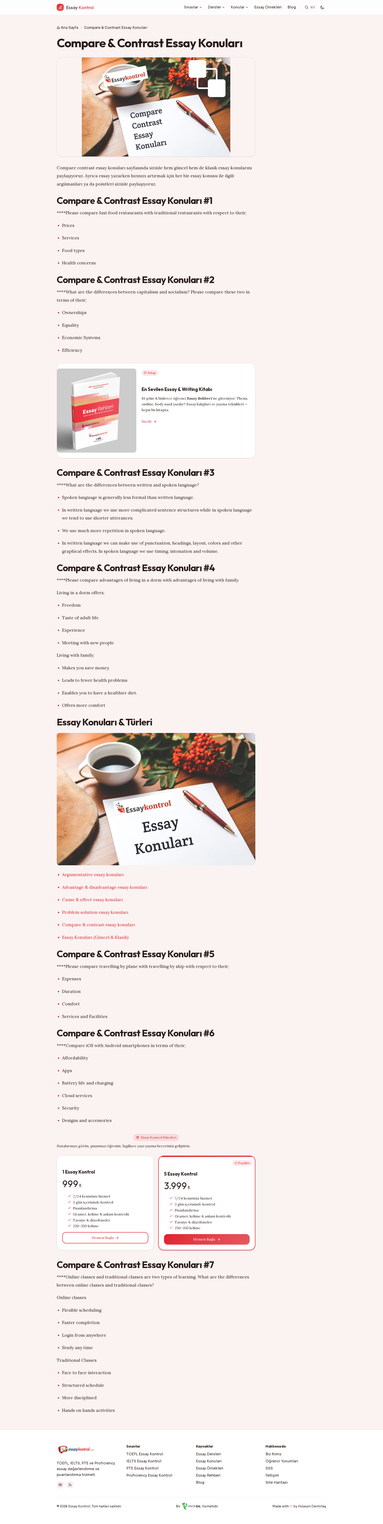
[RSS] (70, 1484)
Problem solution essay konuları (95, 912)
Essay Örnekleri (268, 7)
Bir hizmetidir (197, 1506)
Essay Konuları (209, 1461)
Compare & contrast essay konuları (98, 924)
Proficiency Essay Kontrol (149, 1475)
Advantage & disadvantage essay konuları (104, 887)
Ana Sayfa (69, 27)
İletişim (272, 1475)
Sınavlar (191, 7)
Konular (237, 7)
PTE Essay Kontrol (142, 1468)
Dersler (214, 7)
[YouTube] (60, 1484)
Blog (291, 7)
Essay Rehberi (208, 1475)
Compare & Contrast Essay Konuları (115, 27)
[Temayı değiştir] (322, 7)
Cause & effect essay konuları (92, 899)
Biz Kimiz (273, 1454)
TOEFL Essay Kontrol (144, 1454)
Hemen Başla (103, 1237)
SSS (269, 1468)
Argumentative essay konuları (93, 874)
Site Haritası (277, 1482)
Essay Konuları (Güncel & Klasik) (95, 937)
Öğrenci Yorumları (282, 1461)
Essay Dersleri (208, 1454)
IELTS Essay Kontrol (143, 1461)
